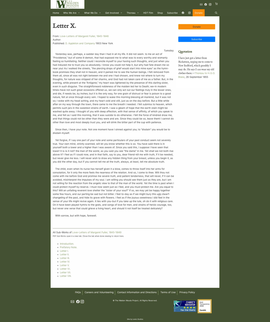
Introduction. (67, 243)
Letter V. (64, 265)
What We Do (90, 12)
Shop (160, 12)
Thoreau (131, 12)
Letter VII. (65, 272)
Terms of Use (168, 292)
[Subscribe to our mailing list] (201, 4)
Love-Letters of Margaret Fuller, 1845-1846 (84, 36)
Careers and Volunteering (99, 292)
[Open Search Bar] (216, 12)
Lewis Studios (138, 319)
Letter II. (64, 254)
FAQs (78, 292)
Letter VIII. (65, 276)
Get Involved (112, 12)
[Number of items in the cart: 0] (216, 4)
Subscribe (172, 12)
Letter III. (65, 258)
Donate (198, 12)
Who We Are (69, 12)
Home (56, 12)
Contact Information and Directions (137, 292)
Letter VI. (65, 268)
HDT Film (148, 12)
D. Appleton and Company (80, 43)
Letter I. (64, 251)
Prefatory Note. (68, 247)
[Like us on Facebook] (205, 4)
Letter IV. (65, 261)
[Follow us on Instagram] (210, 4)
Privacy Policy (187, 292)
